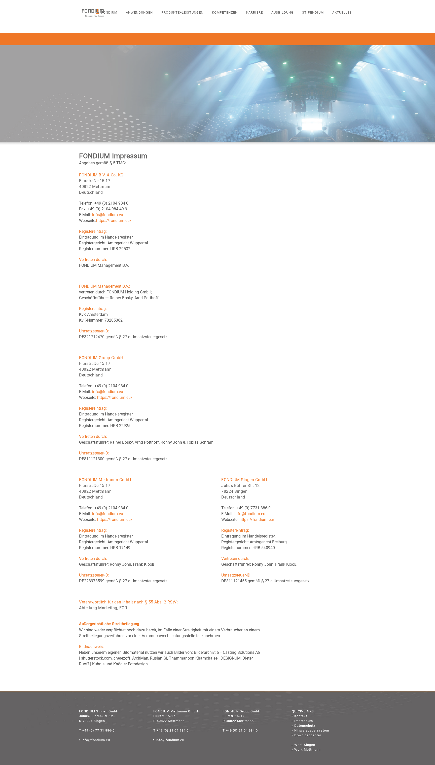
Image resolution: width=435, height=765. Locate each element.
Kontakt (300, 716)
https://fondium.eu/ (113, 220)
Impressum (303, 721)
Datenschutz (304, 726)
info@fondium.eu (107, 214)
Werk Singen (304, 745)
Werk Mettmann (307, 749)
